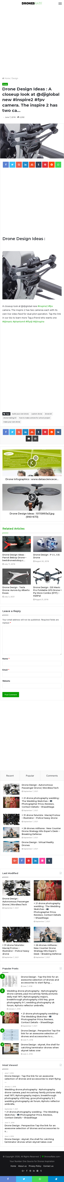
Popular (30, 775)
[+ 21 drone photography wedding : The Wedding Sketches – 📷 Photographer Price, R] (11, 802)
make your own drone (11, 422)
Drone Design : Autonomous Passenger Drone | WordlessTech (40, 786)
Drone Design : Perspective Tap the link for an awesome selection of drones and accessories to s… (40, 1033)
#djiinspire (38, 321)
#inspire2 (43, 306)
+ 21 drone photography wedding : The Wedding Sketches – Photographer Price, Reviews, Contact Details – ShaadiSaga (41, 802)
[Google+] (15, 861)
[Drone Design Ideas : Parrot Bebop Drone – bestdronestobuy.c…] (16, 544)
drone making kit (9, 418)
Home (7, 78)
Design (15, 78)
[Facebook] (22, 861)
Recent (10, 775)
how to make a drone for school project (34, 418)
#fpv (50, 306)
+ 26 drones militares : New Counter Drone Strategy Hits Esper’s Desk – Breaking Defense (41, 831)
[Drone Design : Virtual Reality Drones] (11, 846)
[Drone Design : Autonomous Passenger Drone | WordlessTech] (11, 789)
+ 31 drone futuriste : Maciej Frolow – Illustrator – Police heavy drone (41, 816)
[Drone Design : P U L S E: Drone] (47, 544)
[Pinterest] (29, 861)
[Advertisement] (32, 42)
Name (6, 658)
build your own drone (20, 414)
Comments (52, 775)
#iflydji (29, 321)
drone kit (48, 414)
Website (6, 681)
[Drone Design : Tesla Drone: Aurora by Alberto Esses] (16, 577)
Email (5, 670)
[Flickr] (42, 861)
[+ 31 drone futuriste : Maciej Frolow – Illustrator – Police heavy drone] (11, 819)
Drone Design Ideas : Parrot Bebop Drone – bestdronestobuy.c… (14, 557)
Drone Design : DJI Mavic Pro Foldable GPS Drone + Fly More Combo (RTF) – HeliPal (47, 591)
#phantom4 (19, 321)
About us (22, 1166)
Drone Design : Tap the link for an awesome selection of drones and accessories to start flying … (40, 980)
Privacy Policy (35, 1166)
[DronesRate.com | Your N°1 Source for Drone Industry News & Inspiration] (32, 3)
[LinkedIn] (35, 861)
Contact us (48, 1166)
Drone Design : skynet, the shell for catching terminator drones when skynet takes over (40, 1047)
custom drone (36, 414)
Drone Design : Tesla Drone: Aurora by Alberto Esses (16, 590)
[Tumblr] (49, 861)
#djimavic (7, 321)
